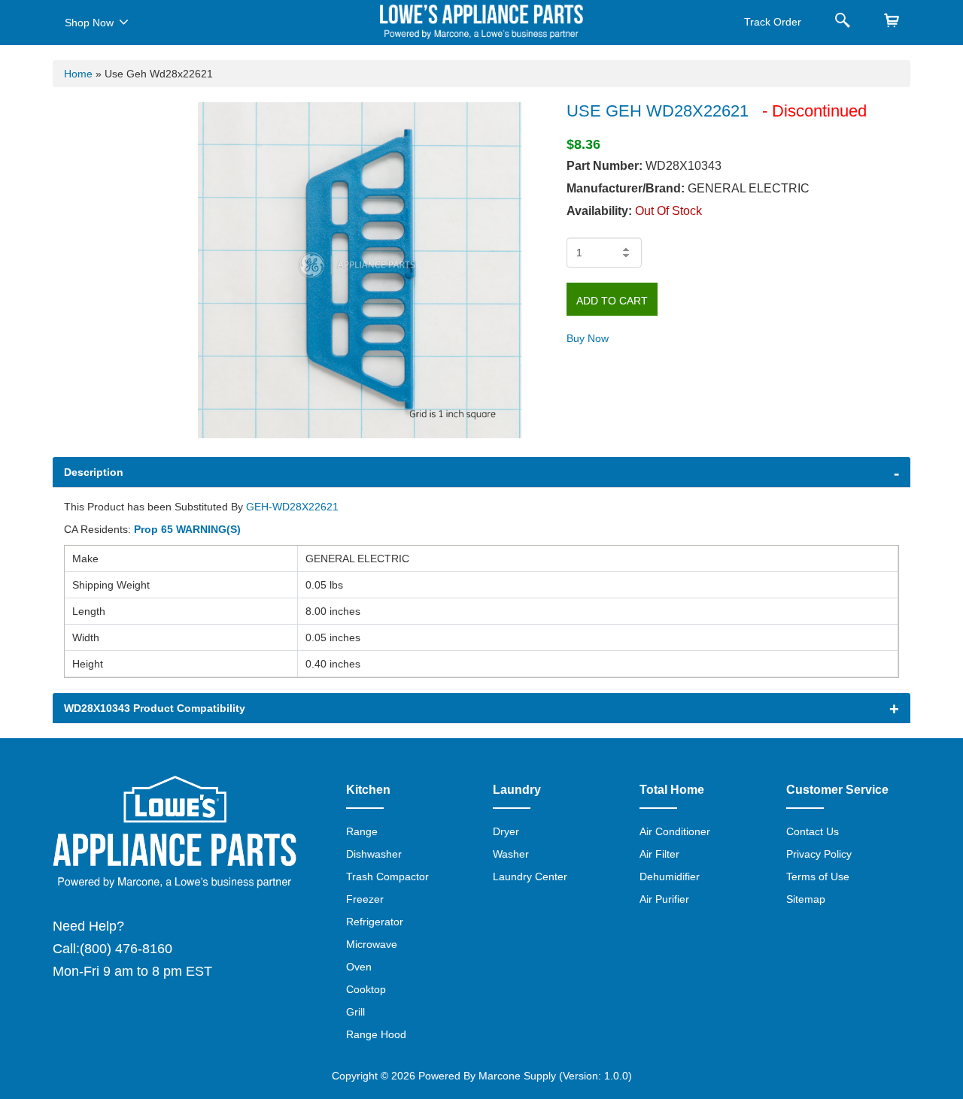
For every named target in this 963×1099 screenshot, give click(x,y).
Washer (511, 854)
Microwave (371, 944)
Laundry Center (530, 876)
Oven (359, 967)
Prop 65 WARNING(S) (187, 529)
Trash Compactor (387, 876)
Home (78, 74)
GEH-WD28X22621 (292, 507)
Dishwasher (374, 854)
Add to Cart (612, 301)
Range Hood (376, 1034)
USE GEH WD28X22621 (660, 110)
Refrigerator (374, 922)
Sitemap (805, 899)
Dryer (506, 831)
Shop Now (89, 23)
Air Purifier (664, 899)
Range (362, 831)
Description (93, 472)
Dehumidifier (669, 876)
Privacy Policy (819, 854)
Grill (355, 1012)
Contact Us (812, 831)
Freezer (365, 899)
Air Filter (659, 854)
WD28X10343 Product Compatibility (154, 708)
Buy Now (588, 338)
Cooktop (366, 989)
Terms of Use (817, 876)
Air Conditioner (674, 831)
